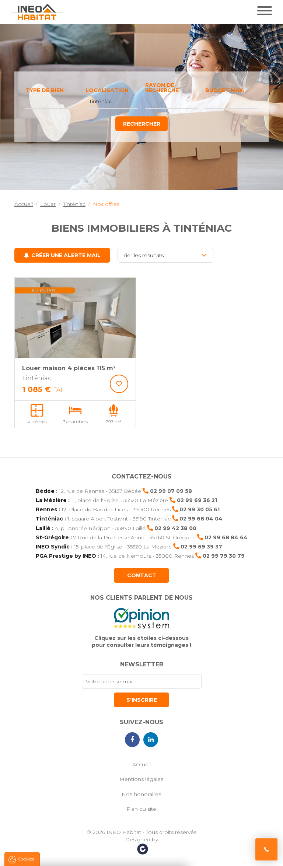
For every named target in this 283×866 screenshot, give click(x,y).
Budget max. (224, 90)
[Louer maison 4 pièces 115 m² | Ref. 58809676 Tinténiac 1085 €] (75, 318)
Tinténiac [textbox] (100, 101)
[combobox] (51, 101)
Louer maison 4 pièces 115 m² (69, 368)
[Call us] (266, 849)
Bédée (45, 491)
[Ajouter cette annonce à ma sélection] (119, 384)
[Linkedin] (150, 739)
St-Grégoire (52, 537)
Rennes (46, 509)
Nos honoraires (141, 794)
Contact (141, 575)
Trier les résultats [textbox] (143, 255)
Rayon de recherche (162, 88)
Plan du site (141, 809)
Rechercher (141, 123)
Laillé (43, 528)
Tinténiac (49, 518)
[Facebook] (132, 739)
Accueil (141, 764)
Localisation (107, 90)
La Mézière (51, 500)
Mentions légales (141, 779)
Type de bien (44, 90)
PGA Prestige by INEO (66, 556)
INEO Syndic (53, 546)
